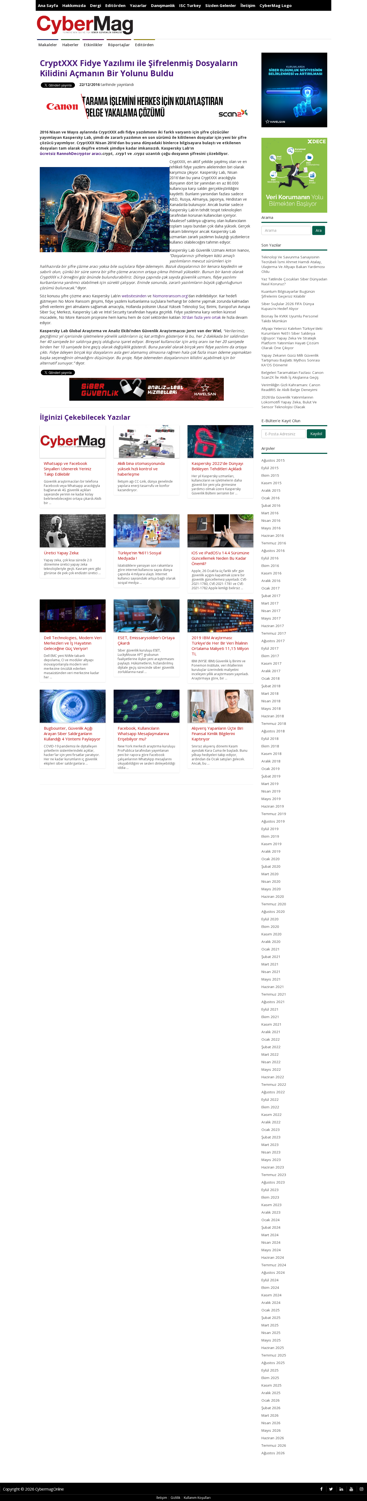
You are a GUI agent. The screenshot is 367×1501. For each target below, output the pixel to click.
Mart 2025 (270, 1325)
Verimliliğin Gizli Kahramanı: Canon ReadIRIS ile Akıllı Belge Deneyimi (290, 387)
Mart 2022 (270, 1054)
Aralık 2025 (270, 1392)
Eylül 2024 (270, 1280)
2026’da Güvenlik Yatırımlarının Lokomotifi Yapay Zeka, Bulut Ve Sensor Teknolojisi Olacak (289, 402)
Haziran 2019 (272, 806)
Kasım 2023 (271, 1204)
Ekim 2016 (270, 565)
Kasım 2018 (271, 753)
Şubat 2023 (270, 1137)
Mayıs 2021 (271, 979)
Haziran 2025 (272, 1347)
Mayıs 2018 (271, 708)
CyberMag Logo (276, 5)
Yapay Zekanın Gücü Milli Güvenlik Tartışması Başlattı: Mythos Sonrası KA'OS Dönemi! (290, 360)
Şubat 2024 (270, 1227)
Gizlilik (175, 1497)
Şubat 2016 (270, 505)
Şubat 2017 (270, 595)
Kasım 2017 (271, 663)
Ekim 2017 (270, 655)
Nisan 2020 (270, 881)
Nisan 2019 (270, 791)
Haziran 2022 (272, 1077)
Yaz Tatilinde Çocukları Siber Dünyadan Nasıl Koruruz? (294, 281)
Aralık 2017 (270, 670)
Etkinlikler (93, 44)
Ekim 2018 (270, 746)
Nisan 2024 (270, 1242)
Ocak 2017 (270, 588)
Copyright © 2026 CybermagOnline (33, 1489)
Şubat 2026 (270, 1407)
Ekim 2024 (270, 1287)
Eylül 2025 (270, 1370)
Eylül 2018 (270, 738)
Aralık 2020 (270, 941)
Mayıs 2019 (271, 798)
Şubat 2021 (270, 956)
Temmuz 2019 (273, 813)
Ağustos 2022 (273, 1092)
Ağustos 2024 (273, 1272)
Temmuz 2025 (273, 1355)
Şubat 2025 (270, 1317)
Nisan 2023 (270, 1152)
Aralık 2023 (270, 1212)
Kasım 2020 (271, 934)
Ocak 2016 (270, 497)
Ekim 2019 (270, 836)
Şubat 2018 (270, 685)
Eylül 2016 (270, 558)
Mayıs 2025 (271, 1340)
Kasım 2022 (271, 1114)
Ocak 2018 (270, 678)
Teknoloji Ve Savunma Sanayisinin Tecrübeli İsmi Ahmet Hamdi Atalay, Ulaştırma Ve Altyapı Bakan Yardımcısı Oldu (293, 264)
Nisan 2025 (270, 1332)
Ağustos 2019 (273, 821)
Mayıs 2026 (271, 1430)
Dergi (95, 5)
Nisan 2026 (270, 1422)
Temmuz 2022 (273, 1084)
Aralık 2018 (270, 761)
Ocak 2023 (270, 1129)
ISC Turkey (190, 5)
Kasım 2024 (271, 1295)
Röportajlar (119, 44)
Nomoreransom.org (170, 295)
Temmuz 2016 (273, 543)
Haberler (70, 44)
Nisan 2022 (270, 1061)
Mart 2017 (270, 603)
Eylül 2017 (270, 648)
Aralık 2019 (270, 851)
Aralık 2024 (270, 1302)
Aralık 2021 (270, 1031)
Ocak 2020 (270, 858)
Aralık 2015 (270, 490)
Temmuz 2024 (273, 1265)
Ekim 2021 (270, 1016)
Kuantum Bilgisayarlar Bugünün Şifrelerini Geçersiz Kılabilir (288, 294)
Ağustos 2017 (273, 640)
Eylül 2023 (270, 1189)
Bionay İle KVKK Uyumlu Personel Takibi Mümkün (289, 318)
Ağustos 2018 (273, 731)
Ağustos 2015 (273, 460)
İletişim (247, 5)
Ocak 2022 (270, 1039)
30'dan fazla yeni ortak (201, 317)
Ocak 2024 (270, 1219)
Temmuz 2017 (273, 633)
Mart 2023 (270, 1144)
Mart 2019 (270, 783)
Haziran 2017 (272, 625)
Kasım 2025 (271, 1385)
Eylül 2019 (270, 828)
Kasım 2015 (271, 482)
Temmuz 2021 (273, 994)
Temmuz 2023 (273, 1174)
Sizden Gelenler (220, 5)
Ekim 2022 (270, 1107)
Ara (319, 230)
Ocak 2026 (270, 1400)
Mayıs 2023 (271, 1159)
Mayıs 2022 (271, 1069)
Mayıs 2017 (271, 618)
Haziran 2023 (272, 1167)
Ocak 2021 (270, 949)
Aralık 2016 (270, 580)
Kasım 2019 (271, 843)
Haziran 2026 (272, 1437)
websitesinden (134, 295)
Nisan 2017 (270, 610)
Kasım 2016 (271, 573)
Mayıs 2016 (271, 528)
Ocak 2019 (270, 768)
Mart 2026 (270, 1415)
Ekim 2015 (270, 475)
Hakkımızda (74, 5)
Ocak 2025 (270, 1310)
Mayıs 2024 (271, 1249)
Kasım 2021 (271, 1024)
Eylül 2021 (270, 1009)
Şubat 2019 (270, 776)
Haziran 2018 (272, 716)
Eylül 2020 (270, 919)
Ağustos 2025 (273, 1362)
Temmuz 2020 (273, 904)
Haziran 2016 (272, 535)
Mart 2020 (270, 873)
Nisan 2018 (270, 701)
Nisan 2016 (270, 520)
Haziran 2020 (272, 896)
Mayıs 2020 (271, 889)
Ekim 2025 (270, 1377)
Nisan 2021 (270, 971)
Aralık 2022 (270, 1122)
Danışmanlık (163, 5)
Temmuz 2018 (273, 723)
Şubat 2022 (270, 1046)
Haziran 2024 (272, 1257)
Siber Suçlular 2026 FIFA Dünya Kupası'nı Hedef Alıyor (287, 306)
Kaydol (316, 433)
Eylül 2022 (270, 1099)
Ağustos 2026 (273, 1453)
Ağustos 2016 (273, 550)
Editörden (115, 5)
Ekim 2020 (270, 926)
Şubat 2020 (270, 866)
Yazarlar (138, 5)
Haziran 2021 (272, 986)
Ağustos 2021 (273, 1001)
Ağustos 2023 (273, 1182)
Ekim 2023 (270, 1197)
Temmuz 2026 (273, 1445)
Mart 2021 (270, 964)
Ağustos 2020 (273, 911)
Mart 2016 (270, 513)
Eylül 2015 (270, 467)
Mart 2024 (270, 1234)
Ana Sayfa (48, 5)
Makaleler (47, 44)
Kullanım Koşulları (197, 1497)
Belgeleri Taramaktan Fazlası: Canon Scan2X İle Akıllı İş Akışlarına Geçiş (292, 375)
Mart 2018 (270, 693)
